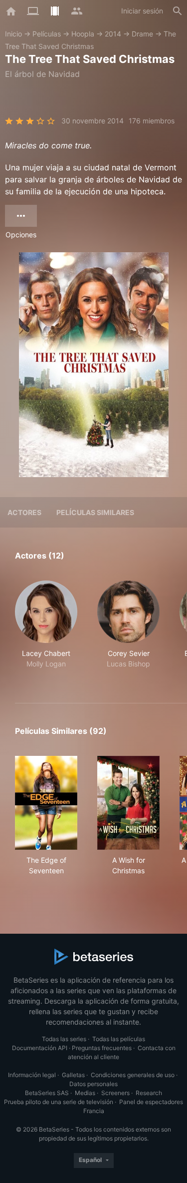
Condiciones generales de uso (133, 1075)
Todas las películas (118, 1039)
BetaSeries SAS (47, 1093)
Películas (46, 33)
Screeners (115, 1093)
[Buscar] (177, 11)
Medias (85, 1093)
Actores (24, 512)
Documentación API (39, 1048)
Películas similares (95, 512)
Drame (142, 33)
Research (149, 1093)
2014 (113, 33)
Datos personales (93, 1084)
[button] (46, 630)
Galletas (73, 1075)
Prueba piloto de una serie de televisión (58, 1102)
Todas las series (64, 1039)
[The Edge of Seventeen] (46, 803)
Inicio (13, 33)
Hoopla (82, 33)
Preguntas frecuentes (102, 1048)
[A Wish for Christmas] (128, 803)
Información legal (32, 1075)
